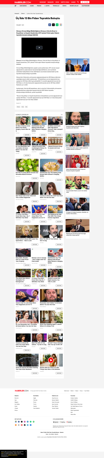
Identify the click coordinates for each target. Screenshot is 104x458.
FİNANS (39, 5)
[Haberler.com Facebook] (19, 422)
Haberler (17, 395)
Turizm (34, 404)
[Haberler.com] (22, 391)
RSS (72, 412)
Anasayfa (17, 13)
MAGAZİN (50, 2)
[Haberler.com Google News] (16, 422)
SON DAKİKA (23, 5)
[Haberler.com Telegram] (28, 425)
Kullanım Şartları (74, 398)
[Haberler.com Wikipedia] (19, 425)
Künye (81, 390)
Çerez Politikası (74, 402)
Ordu (26, 106)
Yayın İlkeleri (86, 390)
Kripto (16, 406)
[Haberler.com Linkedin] (28, 422)
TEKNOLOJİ (56, 5)
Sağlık (34, 398)
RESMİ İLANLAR (74, 5)
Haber (47, 434)
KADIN (32, 5)
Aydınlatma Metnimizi (12, 455)
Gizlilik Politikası (74, 400)
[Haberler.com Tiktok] (25, 425)
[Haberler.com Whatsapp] (31, 422)
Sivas (23, 106)
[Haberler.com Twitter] (22, 422)
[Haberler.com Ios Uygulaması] (56, 422)
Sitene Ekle (73, 414)
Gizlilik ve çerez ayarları (42, 437)
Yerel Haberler (36, 408)
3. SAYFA (47, 5)
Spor (16, 400)
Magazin (16, 402)
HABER (73, 2)
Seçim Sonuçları (55, 402)
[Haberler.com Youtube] (22, 425)
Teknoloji (35, 400)
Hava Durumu (55, 398)
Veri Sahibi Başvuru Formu (76, 406)
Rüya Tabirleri (55, 406)
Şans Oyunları (55, 404)
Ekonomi (16, 398)
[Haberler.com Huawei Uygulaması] (69, 422)
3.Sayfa (16, 408)
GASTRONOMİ (85, 5)
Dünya (16, 410)
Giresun (18, 106)
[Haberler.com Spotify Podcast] (33, 422)
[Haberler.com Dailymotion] (31, 425)
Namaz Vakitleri (55, 400)
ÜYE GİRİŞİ (86, 2)
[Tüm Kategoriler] (15, 6)
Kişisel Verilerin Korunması (76, 404)
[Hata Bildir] (49, 437)
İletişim (76, 390)
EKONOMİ (43, 2)
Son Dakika (17, 404)
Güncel (22, 13)
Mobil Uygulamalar (75, 410)
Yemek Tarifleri (55, 408)
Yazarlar (35, 406)
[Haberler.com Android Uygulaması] (63, 422)
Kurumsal (73, 395)
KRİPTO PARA (65, 2)
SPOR (57, 2)
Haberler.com (55, 395)
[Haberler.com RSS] (16, 425)
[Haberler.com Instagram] (25, 422)
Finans (34, 402)
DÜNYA (64, 5)
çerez (2, 452)
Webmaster (73, 408)
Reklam (72, 390)
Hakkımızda (66, 390)
